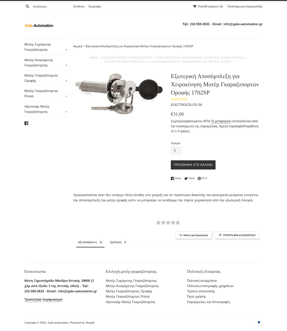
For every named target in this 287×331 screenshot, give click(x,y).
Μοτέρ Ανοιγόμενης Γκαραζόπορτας (45, 62)
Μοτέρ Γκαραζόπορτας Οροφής (45, 78)
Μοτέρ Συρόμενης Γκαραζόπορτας (45, 47)
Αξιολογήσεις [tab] (87, 242)
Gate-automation (58, 322)
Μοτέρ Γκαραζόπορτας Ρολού (45, 93)
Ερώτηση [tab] (115, 242)
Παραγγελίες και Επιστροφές (208, 302)
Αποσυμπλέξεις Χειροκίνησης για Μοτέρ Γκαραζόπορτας (200, 57)
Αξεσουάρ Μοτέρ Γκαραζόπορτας (45, 109)
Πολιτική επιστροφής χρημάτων (210, 286)
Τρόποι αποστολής (201, 291)
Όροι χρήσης (196, 296)
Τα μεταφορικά (221, 121)
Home (94, 57)
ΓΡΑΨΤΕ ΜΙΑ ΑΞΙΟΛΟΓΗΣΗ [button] (239, 235)
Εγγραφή (95, 6)
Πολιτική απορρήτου (202, 281)
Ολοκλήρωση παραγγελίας (245, 6)
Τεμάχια (175, 143)
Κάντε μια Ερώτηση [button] (196, 235)
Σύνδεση (78, 6)
